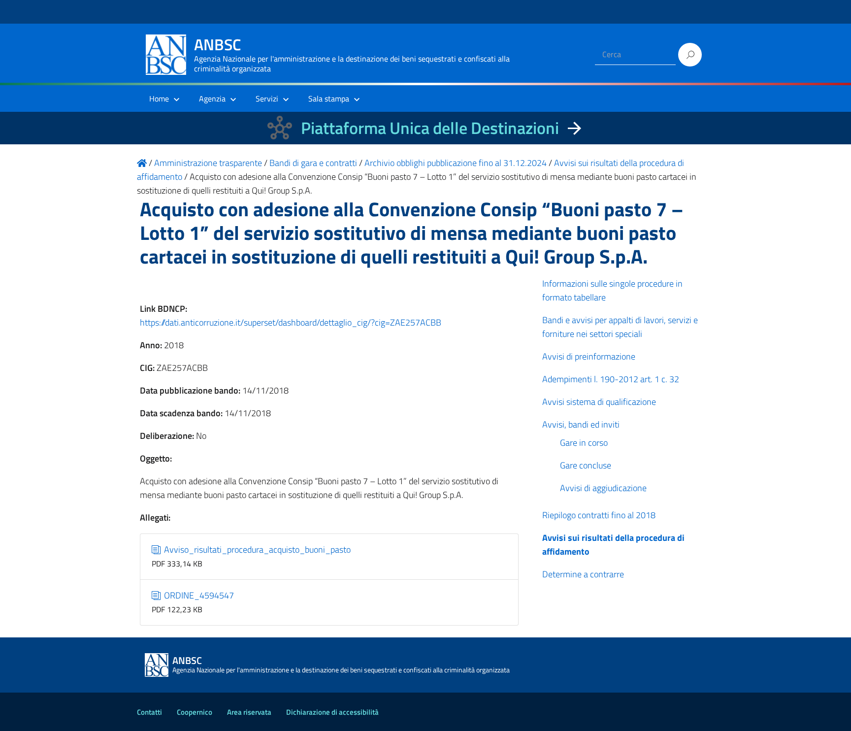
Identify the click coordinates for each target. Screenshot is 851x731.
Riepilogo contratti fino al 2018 (598, 515)
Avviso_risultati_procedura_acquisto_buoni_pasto (256, 549)
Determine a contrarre (583, 574)
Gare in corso (584, 442)
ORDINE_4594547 (198, 595)
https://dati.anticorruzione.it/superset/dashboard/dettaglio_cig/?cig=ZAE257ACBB (290, 322)
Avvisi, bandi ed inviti (581, 424)
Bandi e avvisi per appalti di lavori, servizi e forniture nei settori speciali (620, 326)
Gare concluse (585, 465)
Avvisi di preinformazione (588, 356)
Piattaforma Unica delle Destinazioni (430, 127)
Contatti (149, 712)
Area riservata (249, 712)
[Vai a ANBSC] (142, 162)
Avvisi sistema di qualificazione (599, 401)
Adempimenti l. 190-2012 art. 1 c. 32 (610, 379)
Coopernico (194, 712)
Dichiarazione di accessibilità (332, 712)
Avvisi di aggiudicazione (603, 488)
